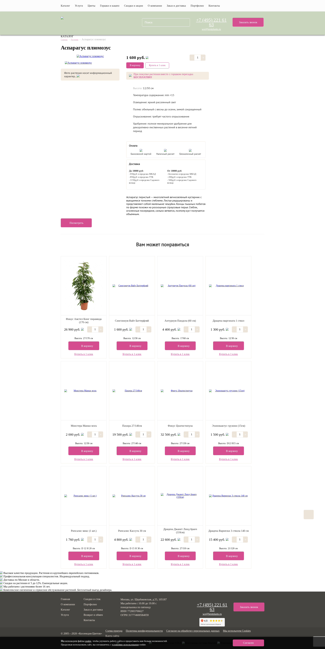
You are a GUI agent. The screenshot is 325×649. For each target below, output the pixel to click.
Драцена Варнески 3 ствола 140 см (228, 530)
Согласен (248, 642)
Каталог (65, 609)
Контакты (214, 5)
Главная (64, 39)
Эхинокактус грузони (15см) (228, 425)
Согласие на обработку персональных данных (193, 630)
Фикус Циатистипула (180, 425)
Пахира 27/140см (132, 425)
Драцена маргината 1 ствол (228, 320)
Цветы (91, 5)
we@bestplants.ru (211, 29)
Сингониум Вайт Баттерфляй (132, 320)
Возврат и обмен (93, 614)
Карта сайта (112, 635)
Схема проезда (113, 630)
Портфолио (197, 5)
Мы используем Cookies (237, 630)
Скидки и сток (92, 599)
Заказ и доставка (176, 5)
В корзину (135, 65)
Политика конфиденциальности (144, 630)
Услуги (79, 5)
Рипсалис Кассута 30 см (132, 530)
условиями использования (125, 644)
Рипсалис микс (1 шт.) (83, 530)
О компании (155, 5)
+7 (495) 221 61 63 (211, 22)
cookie (88, 641)
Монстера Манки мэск (84, 425)
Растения (74, 39)
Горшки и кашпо (109, 5)
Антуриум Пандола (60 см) (180, 320)
